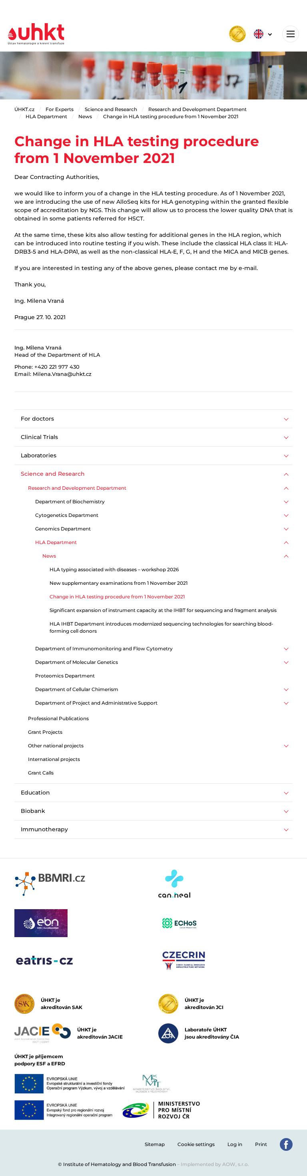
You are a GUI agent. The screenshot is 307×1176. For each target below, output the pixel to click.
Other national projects (56, 746)
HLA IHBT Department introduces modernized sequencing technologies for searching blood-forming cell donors (161, 627)
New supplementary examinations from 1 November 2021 (118, 583)
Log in (234, 1144)
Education (35, 792)
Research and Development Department (197, 109)
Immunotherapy (44, 829)
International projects (54, 759)
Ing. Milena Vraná (38, 347)
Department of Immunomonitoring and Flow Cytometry (104, 649)
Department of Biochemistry (70, 502)
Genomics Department (63, 529)
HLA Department (46, 116)
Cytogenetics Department (66, 515)
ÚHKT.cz (24, 109)
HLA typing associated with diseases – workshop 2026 (114, 569)
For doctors (37, 418)
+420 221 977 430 (57, 367)
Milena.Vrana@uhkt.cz (62, 374)
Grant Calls (41, 773)
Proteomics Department (65, 676)
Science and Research (111, 109)
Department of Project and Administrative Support (96, 703)
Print (261, 1144)
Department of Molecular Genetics (76, 662)
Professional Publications (58, 718)
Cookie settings (196, 1144)
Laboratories (38, 455)
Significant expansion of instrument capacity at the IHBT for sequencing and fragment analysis (163, 610)
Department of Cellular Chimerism (76, 689)
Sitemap (155, 1144)
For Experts (60, 109)
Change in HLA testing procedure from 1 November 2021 (170, 116)
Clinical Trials (39, 437)
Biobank (33, 810)
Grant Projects (45, 732)
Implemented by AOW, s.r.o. (215, 1164)
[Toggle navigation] (290, 34)
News (85, 116)
